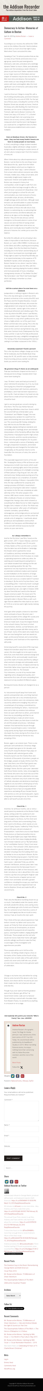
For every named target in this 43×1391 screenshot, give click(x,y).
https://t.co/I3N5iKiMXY (19, 1200)
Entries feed (8, 1362)
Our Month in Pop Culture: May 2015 (24, 1337)
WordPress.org (9, 1369)
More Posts (16, 1062)
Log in (6, 1359)
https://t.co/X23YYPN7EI (28, 1222)
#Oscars (18, 1206)
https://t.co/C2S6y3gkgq (23, 1249)
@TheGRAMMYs (28, 1230)
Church (10, 1386)
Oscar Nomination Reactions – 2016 (24, 1342)
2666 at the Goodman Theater (15, 1283)
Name (7, 1125)
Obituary (25, 1081)
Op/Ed (31, 1081)
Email (6, 1135)
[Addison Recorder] (6, 1193)
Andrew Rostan (18, 1025)
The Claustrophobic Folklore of (18, 1280)
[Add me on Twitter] (21, 1067)
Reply (17, 1203)
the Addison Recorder (21, 6)
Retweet (22, 1203)
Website (7, 1146)
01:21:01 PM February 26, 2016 (14, 1225)
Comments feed (10, 1366)
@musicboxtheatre (26, 1244)
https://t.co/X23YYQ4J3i (12, 1211)
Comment (8, 1100)
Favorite (27, 1203)
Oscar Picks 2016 (10, 1271)
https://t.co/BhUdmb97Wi (13, 1238)
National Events (16, 1081)
